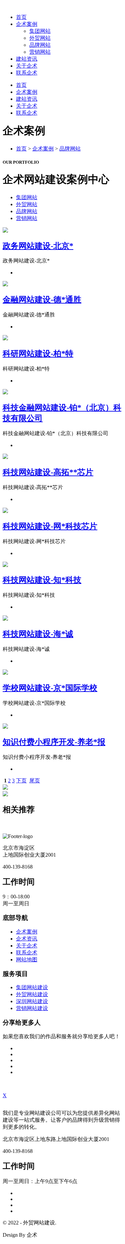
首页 (21, 17)
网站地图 (26, 959)
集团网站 (40, 31)
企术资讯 (26, 938)
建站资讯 (26, 59)
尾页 (34, 780)
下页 (21, 780)
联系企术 (26, 73)
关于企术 (26, 66)
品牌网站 (40, 45)
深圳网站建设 (32, 1001)
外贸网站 (40, 38)
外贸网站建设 (32, 994)
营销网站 (40, 52)
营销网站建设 (32, 1008)
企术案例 (26, 24)
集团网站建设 (32, 987)
